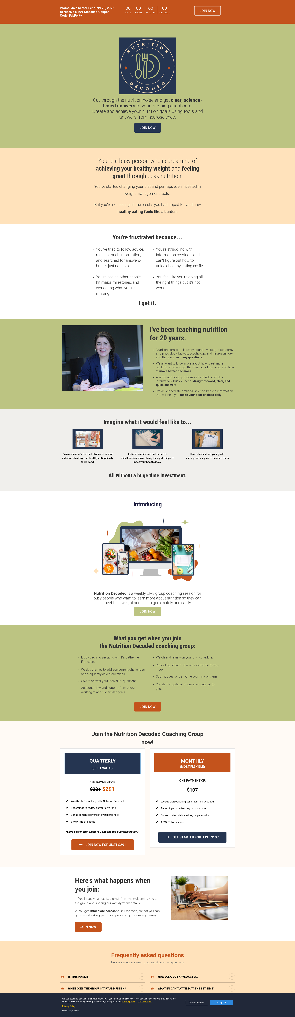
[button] (142, 977)
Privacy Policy (68, 1006)
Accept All (221, 1002)
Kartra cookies (144, 1001)
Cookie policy (128, 1001)
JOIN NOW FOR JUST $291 (106, 845)
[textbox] (147, 108)
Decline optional (196, 1002)
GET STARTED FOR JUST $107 (196, 837)
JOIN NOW (207, 11)
